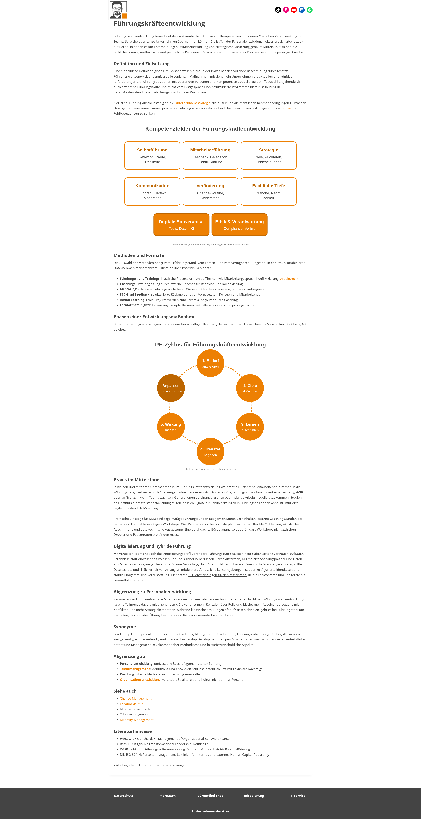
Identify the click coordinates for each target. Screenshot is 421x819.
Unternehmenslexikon (210, 811)
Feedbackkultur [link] (131, 704)
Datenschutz (123, 796)
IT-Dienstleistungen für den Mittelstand (217, 575)
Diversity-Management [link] (137, 720)
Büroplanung (221, 529)
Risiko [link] (286, 108)
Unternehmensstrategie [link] (192, 103)
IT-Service (297, 795)
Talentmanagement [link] (135, 669)
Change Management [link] (136, 698)
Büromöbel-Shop (210, 796)
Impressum (167, 796)
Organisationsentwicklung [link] (140, 679)
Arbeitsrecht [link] (289, 279)
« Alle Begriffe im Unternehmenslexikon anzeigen (150, 765)
